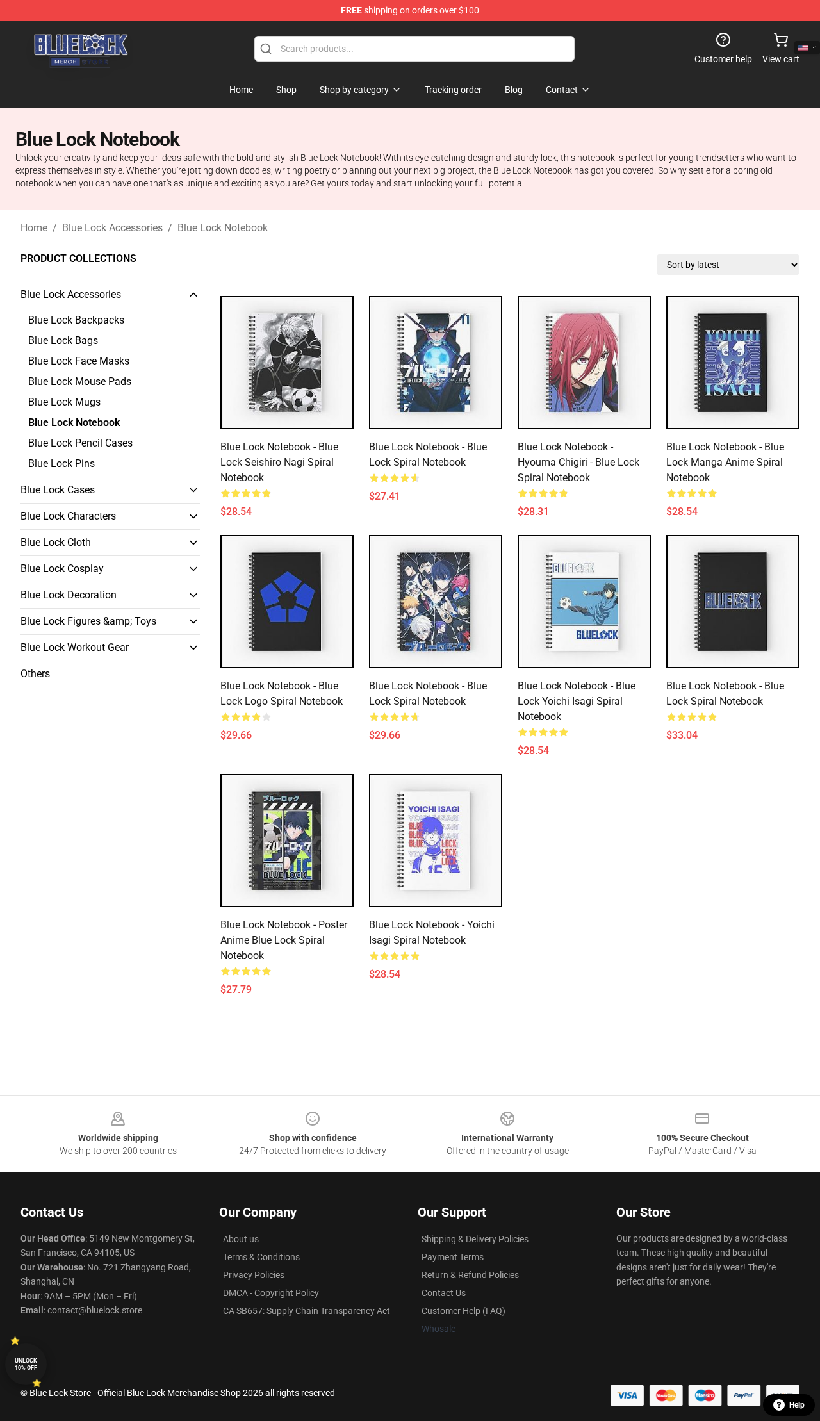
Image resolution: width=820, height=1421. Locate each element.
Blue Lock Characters (68, 516)
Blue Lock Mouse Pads (79, 381)
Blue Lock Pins (61, 463)
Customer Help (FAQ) (463, 1311)
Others (35, 674)
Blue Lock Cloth (55, 542)
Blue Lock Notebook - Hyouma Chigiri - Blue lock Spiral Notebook (578, 462)
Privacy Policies (253, 1275)
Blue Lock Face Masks (78, 361)
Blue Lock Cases (57, 490)
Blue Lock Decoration (68, 595)
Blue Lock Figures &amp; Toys (88, 621)
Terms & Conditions (261, 1257)
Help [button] (797, 1404)
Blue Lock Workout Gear (74, 647)
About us (241, 1239)
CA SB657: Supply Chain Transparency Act (306, 1311)
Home (33, 228)
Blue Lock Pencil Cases (80, 443)
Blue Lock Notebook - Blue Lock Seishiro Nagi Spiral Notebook (279, 462)
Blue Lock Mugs (64, 402)
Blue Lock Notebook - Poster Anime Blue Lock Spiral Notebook (283, 940)
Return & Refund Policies (470, 1275)
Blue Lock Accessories (112, 228)
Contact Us (444, 1293)
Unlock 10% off (26, 1364)
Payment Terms (453, 1257)
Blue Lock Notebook (222, 228)
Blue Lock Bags (63, 340)
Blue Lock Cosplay (62, 569)
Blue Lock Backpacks (76, 320)
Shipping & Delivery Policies (475, 1239)
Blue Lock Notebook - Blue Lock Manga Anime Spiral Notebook (725, 462)
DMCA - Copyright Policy (271, 1293)
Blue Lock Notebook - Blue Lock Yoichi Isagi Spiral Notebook (577, 701)
